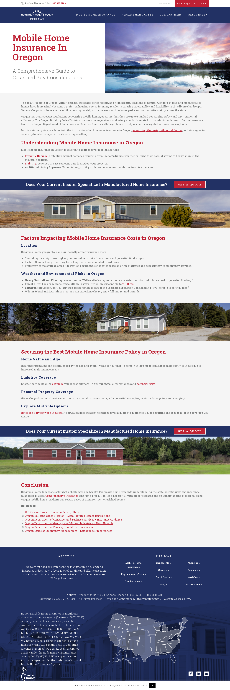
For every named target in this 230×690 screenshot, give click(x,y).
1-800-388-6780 (154, 594)
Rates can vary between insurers (41, 412)
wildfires (127, 284)
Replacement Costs (137, 14)
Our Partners (171, 14)
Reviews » (194, 570)
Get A (163, 577)
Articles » (193, 577)
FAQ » (163, 584)
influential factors (170, 130)
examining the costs (145, 130)
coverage (58, 383)
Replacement (133, 574)
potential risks (146, 383)
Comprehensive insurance (61, 495)
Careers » (163, 570)
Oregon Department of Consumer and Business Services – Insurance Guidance (73, 519)
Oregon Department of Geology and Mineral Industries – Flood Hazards (69, 523)
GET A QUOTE (190, 184)
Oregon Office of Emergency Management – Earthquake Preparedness (68, 530)
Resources (197, 14)
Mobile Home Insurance (95, 14)
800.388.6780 (59, 3)
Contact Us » (164, 3)
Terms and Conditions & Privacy (133, 598)
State (193, 584)
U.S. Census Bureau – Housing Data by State (52, 512)
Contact (163, 562)
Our (133, 581)
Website (177, 598)
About (193, 562)
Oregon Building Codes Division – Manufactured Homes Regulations (67, 515)
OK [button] (152, 685)
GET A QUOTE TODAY (192, 3)
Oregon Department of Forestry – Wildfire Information (59, 527)
